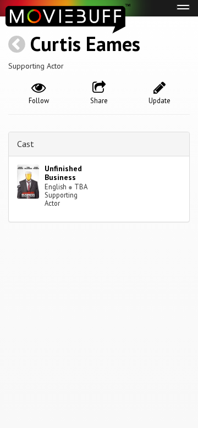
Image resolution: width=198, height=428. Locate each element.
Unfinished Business (63, 173)
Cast (25, 143)
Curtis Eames (85, 44)
